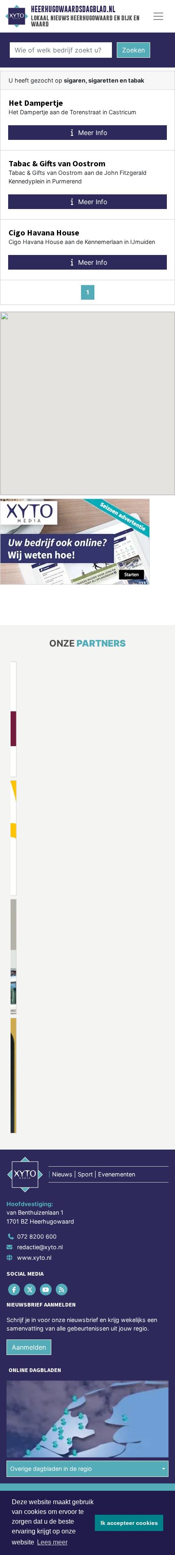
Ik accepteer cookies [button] (129, 1523)
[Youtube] (46, 1289)
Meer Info (91, 132)
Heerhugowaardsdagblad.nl (73, 9)
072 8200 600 (37, 1236)
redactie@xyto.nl (40, 1247)
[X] (30, 1289)
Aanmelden (29, 1347)
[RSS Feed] (62, 1289)
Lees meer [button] (52, 1542)
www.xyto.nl (34, 1257)
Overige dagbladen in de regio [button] (51, 1468)
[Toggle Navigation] (158, 16)
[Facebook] (14, 1289)
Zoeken (133, 50)
